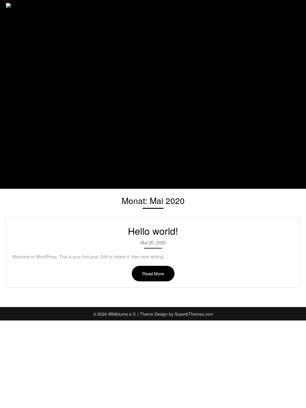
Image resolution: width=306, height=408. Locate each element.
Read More (153, 273)
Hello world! (153, 230)
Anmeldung (246, 32)
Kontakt (19, 51)
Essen (218, 32)
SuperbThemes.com (194, 314)
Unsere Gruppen (61, 32)
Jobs (273, 32)
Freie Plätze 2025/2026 (111, 32)
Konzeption (22, 32)
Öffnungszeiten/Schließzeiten (172, 32)
